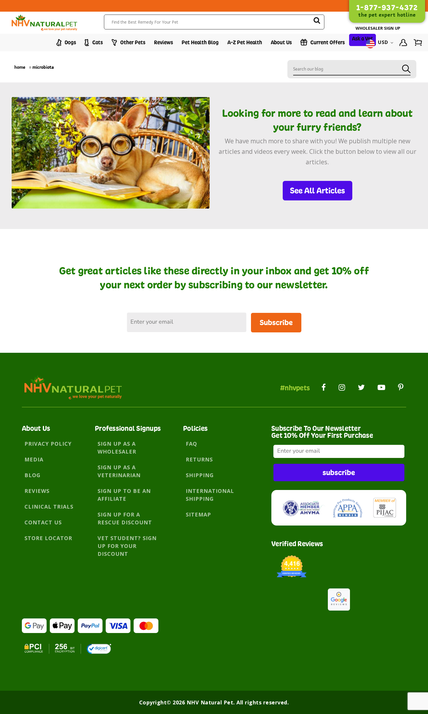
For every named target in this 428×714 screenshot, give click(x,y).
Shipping (200, 475)
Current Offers (327, 42)
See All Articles (317, 190)
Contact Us (43, 522)
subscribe (339, 472)
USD (383, 42)
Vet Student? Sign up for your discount (127, 546)
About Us (281, 42)
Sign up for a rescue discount (125, 518)
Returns (199, 459)
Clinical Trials (48, 506)
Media (33, 459)
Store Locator (48, 538)
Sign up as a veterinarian (119, 471)
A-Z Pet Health (244, 42)
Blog (32, 475)
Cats (97, 42)
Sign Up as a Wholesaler (117, 447)
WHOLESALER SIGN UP (378, 28)
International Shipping (210, 494)
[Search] (317, 21)
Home (19, 67)
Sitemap (198, 514)
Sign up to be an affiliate (124, 494)
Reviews (163, 42)
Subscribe (276, 322)
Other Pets (132, 42)
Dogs (69, 42)
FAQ (191, 443)
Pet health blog (200, 42)
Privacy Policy (48, 443)
